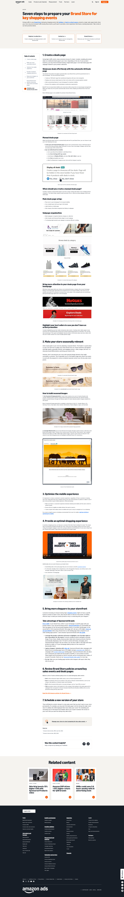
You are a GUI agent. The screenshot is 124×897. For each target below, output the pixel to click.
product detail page (59, 652)
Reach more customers (27, 822)
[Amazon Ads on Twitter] (26, 881)
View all (24, 852)
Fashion (68, 829)
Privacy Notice (41, 879)
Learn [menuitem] (90, 818)
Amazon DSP (47, 857)
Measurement (53, 2)
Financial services (70, 831)
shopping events (72, 613)
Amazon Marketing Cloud (50, 859)
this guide (82, 632)
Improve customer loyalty (28, 829)
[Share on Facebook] (122, 882)
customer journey (82, 566)
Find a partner (91, 837)
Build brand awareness (27, 820)
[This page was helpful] (88, 744)
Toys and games (70, 846)
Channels (69, 853)
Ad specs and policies (92, 826)
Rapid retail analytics (49, 850)
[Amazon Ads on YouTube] (31, 881)
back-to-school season (71, 22)
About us (24, 879)
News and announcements (93, 831)
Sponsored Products (27, 839)
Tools (60, 2)
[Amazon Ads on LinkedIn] (23, 881)
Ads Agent (47, 870)
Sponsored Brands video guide (72, 657)
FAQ (89, 829)
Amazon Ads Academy (93, 820)
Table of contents (29, 56)
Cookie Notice (59, 879)
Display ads (25, 843)
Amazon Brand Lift (48, 841)
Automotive (69, 820)
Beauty (68, 822)
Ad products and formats (27, 834)
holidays (61, 22)
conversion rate (80, 650)
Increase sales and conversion (29, 826)
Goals (30, 2)
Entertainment (70, 826)
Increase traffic (26, 824)
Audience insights (48, 820)
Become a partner (92, 840)
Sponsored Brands (74, 625)
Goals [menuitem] (24, 818)
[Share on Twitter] (122, 885)
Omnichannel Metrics (49, 848)
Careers (76, 879)
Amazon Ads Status (68, 879)
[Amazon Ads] (19, 2)
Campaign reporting (49, 846)
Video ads (25, 846)
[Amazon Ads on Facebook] (33, 881)
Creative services (48, 831)
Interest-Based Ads (50, 879)
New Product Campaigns (50, 868)
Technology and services (51, 855)
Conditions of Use (32, 879)
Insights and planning (50, 818)
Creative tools (47, 833)
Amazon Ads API (48, 861)
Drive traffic (46, 623)
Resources (90, 824)
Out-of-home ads (26, 850)
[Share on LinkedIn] (122, 888)
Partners (66, 2)
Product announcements (93, 822)
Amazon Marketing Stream (50, 843)
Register (104, 2)
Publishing (69, 842)
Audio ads (25, 848)
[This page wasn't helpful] (84, 744)
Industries (69, 818)
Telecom (68, 844)
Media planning (48, 822)
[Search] (92, 2)
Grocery (68, 833)
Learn (73, 2)
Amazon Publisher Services (50, 863)
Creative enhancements (49, 829)
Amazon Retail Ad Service (50, 865)
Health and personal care (72, 835)
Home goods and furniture (72, 837)
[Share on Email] (122, 891)
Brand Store (37, 22)
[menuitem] (29, 844)
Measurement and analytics (49, 838)
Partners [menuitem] (90, 835)
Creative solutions (49, 826)
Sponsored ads (26, 837)
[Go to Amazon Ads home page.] (35, 890)
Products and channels (40, 2)
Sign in (97, 2)
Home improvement (71, 840)
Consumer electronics (71, 824)
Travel (68, 848)
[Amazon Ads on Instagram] (28, 881)
